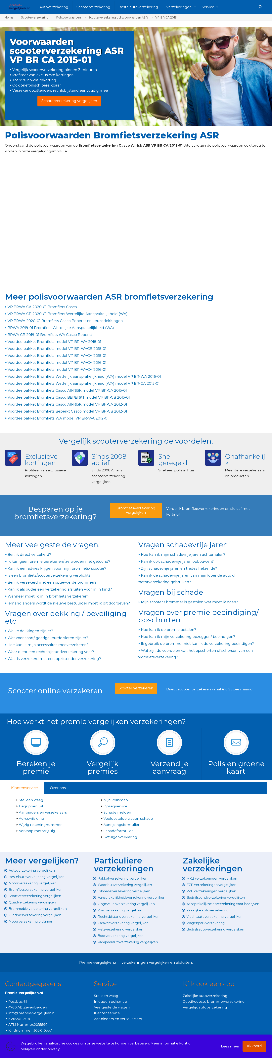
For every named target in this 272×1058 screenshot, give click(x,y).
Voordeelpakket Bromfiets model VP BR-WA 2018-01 (54, 342)
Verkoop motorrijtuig (37, 831)
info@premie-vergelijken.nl (32, 1013)
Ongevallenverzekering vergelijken (126, 904)
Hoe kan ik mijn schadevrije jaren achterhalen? (183, 554)
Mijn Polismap (116, 800)
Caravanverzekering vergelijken (123, 923)
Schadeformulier (118, 831)
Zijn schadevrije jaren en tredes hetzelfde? (179, 568)
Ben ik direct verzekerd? (29, 554)
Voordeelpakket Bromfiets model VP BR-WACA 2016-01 (57, 362)
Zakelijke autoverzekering (208, 910)
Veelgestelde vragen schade (128, 819)
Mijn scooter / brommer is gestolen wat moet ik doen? (189, 602)
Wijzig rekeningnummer (40, 825)
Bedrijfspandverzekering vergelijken (216, 897)
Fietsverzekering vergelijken (120, 929)
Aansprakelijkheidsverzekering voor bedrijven (223, 904)
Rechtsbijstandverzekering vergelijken (128, 917)
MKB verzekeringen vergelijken (212, 878)
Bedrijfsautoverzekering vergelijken (215, 929)
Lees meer (230, 1046)
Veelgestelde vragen (112, 1007)
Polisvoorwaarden (68, 17)
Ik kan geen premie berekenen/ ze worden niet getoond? (59, 561)
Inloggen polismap (110, 1001)
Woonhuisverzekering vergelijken (125, 885)
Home (9, 17)
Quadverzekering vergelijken (32, 902)
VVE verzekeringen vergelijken (211, 891)
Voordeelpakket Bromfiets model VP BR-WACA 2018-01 (57, 355)
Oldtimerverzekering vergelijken (35, 915)
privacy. (53, 1049)
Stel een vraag (31, 800)
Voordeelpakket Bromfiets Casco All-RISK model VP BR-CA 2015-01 (67, 390)
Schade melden (117, 812)
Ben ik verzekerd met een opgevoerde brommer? (52, 582)
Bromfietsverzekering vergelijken (36, 890)
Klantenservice (24, 788)
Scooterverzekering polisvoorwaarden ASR (118, 17)
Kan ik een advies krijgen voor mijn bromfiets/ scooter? (57, 568)
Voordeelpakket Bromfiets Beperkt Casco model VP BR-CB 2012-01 (67, 411)
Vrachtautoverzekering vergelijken (215, 917)
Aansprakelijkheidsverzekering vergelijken (131, 897)
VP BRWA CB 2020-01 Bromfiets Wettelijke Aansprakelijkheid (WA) (67, 314)
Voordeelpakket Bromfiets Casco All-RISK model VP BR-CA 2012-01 (67, 404)
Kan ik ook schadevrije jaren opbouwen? (177, 561)
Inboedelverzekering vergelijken (124, 891)
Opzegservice (115, 806)
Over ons (58, 788)
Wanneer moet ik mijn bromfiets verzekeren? (48, 596)
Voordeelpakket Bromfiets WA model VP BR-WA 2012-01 (58, 418)
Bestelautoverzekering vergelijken (37, 877)
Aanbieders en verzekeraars (43, 812)
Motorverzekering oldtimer (30, 921)
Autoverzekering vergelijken (32, 870)
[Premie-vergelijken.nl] (19, 7)
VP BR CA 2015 (165, 17)
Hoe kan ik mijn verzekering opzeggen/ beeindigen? (188, 637)
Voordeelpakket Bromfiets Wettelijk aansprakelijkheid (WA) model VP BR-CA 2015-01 (83, 383)
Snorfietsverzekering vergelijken (35, 896)
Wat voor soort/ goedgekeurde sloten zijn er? (48, 638)
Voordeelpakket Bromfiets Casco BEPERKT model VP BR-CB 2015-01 (69, 397)
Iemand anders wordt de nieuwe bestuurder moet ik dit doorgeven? (69, 603)
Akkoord (254, 1046)
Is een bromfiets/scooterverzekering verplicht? (49, 575)
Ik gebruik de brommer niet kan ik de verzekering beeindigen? (197, 643)
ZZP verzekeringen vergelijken (211, 885)
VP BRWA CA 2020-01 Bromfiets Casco (42, 307)
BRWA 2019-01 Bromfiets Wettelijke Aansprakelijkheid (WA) (61, 328)
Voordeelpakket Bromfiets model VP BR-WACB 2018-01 (57, 349)
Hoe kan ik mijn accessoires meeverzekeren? (48, 645)
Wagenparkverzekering (206, 923)
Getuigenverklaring (120, 837)
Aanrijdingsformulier (121, 825)
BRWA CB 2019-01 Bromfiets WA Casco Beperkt (50, 335)
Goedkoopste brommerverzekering (214, 1001)
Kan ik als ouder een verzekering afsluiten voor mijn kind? (60, 589)
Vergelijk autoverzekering (205, 1007)
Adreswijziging (32, 819)
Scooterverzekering (35, 17)
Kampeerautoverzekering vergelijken (128, 942)
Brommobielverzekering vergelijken (38, 909)
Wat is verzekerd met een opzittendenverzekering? (54, 659)
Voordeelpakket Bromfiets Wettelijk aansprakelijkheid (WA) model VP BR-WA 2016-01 (84, 376)
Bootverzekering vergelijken (121, 936)
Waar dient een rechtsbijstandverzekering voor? (51, 652)
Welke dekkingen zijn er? (30, 631)
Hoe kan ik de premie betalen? (168, 630)
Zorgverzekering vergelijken (121, 910)
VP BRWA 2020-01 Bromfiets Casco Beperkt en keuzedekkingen (65, 321)
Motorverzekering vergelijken (33, 883)
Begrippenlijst (31, 806)
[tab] (24, 788)
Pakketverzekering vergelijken (122, 878)
